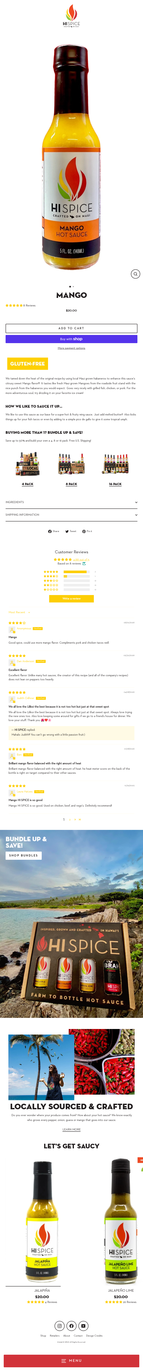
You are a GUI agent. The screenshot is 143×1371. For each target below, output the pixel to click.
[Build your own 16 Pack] (115, 478)
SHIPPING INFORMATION (22, 514)
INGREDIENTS (15, 502)
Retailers (55, 1335)
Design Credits (94, 1335)
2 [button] (70, 819)
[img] (17, 623)
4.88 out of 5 (81, 559)
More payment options (71, 348)
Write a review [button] (72, 598)
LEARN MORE (72, 1129)
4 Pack (27, 484)
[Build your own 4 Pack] (27, 478)
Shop (43, 1335)
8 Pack (71, 484)
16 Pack (115, 484)
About (66, 1335)
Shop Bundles (23, 855)
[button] (14, 305)
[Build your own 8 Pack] (71, 478)
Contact (78, 1335)
